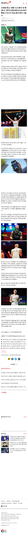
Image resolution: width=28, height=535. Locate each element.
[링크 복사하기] (19, 358)
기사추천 (14, 364)
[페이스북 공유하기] (12, 358)
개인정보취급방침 (15, 501)
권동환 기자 (3, 24)
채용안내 (15, 503)
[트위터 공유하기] (15, 358)
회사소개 (3, 501)
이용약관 (8, 501)
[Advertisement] (12, 475)
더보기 (25, 417)
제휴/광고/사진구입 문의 (6, 503)
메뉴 (26, 3)
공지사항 (20, 503)
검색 (23, 3)
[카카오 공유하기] (9, 358)
